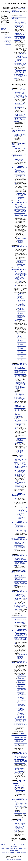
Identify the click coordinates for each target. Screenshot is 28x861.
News (7, 852)
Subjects (12, 850)
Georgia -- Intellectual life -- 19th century (19, 246)
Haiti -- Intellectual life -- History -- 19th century (18, 494)
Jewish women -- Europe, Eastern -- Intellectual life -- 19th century (19, 572)
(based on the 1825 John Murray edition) (20, 484)
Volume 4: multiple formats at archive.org (21, 347)
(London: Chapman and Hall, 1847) (20, 135)
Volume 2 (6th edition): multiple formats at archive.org (21, 301)
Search (7, 848)
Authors (20, 848)
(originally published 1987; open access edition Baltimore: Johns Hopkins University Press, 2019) (20, 372)
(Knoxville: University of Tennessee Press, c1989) (20, 636)
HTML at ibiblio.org (22, 654)
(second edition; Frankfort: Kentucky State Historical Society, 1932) (20, 597)
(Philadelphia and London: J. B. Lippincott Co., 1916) (20, 74)
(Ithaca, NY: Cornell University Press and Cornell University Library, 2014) (20, 276)
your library (3, 28)
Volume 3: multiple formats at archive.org (21, 343)
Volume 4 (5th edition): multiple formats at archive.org (21, 311)
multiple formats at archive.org (21, 195)
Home (2, 848)
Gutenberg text (20, 193)
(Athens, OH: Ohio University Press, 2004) (20, 37)
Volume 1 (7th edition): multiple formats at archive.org (21, 295)
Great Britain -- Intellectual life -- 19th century (19, 364)
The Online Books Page (14, 3)
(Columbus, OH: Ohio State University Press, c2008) (20, 408)
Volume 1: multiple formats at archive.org (21, 335)
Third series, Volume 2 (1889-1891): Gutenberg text (21, 710)
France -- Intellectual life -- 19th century (19, 201)
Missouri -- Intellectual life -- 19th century (19, 616)
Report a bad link (18, 844)
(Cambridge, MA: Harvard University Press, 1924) (20, 562)
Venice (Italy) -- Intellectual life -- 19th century (19, 820)
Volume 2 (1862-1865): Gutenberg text (21, 680)
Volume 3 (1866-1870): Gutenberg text (21, 684)
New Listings (13, 848)
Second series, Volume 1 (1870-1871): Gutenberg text (21, 688)
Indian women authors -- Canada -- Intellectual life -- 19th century (19, 538)
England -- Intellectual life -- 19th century (7, 40)
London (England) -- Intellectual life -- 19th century (18, 17)
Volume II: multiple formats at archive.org (22, 59)
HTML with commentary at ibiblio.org (20, 657)
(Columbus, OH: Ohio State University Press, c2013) (19, 397)
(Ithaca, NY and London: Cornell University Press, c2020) (20, 528)
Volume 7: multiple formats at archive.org (21, 359)
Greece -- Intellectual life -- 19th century (19, 456)
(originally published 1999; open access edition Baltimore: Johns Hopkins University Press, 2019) (20, 760)
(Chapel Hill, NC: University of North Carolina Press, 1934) (20, 621)
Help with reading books (7, 844)
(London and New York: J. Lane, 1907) (20, 95)
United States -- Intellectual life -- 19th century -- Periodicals (19, 782)
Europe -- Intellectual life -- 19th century (19, 166)
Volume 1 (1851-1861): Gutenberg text (21, 676)
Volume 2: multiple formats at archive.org (21, 339)
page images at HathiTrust (20, 197)
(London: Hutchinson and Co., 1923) (19, 106)
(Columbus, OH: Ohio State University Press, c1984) (20, 386)
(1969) (20, 422)
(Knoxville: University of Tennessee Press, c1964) (20, 804)
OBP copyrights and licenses (14, 859)
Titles (24, 848)
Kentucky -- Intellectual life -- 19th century (19, 591)
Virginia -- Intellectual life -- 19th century (19, 798)
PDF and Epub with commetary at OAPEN (22, 513)
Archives (18, 852)
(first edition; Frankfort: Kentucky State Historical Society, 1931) (20, 606)
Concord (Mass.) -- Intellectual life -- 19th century (19, 155)
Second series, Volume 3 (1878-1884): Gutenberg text (21, 699)
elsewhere (3, 29)
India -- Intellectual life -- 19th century (19, 521)
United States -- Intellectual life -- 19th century (19, 753)
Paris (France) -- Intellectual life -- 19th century (19, 662)
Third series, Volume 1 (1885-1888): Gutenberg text (21, 704)
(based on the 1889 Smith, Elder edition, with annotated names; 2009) (20, 23)
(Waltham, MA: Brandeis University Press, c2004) (20, 580)
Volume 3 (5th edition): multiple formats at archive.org (21, 306)
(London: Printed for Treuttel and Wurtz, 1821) (20, 210)
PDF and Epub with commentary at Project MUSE (22, 509)
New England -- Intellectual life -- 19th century (19, 629)
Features (12, 852)
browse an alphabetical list (13, 11)
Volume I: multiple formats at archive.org (21, 55)
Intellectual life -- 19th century (7, 43)
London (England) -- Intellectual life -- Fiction (18, 130)
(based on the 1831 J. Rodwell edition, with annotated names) (20, 467)
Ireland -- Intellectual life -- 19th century (19, 555)
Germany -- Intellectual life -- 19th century (19, 268)
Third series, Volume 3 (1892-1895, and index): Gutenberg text (21, 715)
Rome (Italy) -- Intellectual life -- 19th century (19, 734)
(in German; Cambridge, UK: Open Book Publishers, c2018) (20, 172)
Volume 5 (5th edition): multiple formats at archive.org (21, 317)
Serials (16, 850)
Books (3, 852)
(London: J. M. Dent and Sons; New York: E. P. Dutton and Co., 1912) (20, 118)
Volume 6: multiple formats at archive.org (21, 355)
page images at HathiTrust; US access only (21, 264)
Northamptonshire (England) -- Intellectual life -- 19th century (19, 145)
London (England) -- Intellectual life (7, 36)
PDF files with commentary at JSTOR (20, 517)
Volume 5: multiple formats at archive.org (21, 351)
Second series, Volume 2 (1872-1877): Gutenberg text (21, 694)
